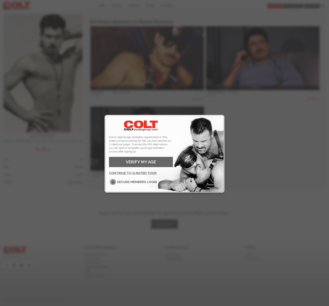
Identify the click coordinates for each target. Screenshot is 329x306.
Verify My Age (141, 161)
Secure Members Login (137, 182)
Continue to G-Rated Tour (132, 173)
